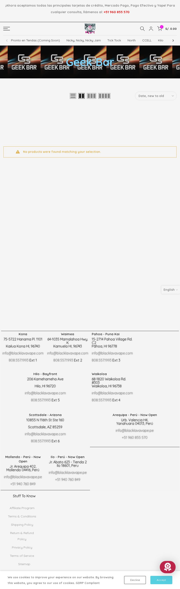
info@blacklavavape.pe (135, 430)
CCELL (146, 40)
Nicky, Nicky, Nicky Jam (84, 40)
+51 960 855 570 (117, 12)
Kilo (160, 40)
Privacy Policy (22, 547)
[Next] (173, 40)
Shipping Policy (22, 525)
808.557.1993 (19, 360)
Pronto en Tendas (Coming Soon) (35, 40)
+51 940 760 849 (23, 484)
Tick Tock (114, 40)
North (132, 40)
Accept (161, 580)
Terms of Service (22, 556)
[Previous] (7, 40)
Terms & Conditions (22, 516)
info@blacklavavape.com (22, 353)
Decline (135, 580)
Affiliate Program (22, 508)
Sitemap (24, 564)
